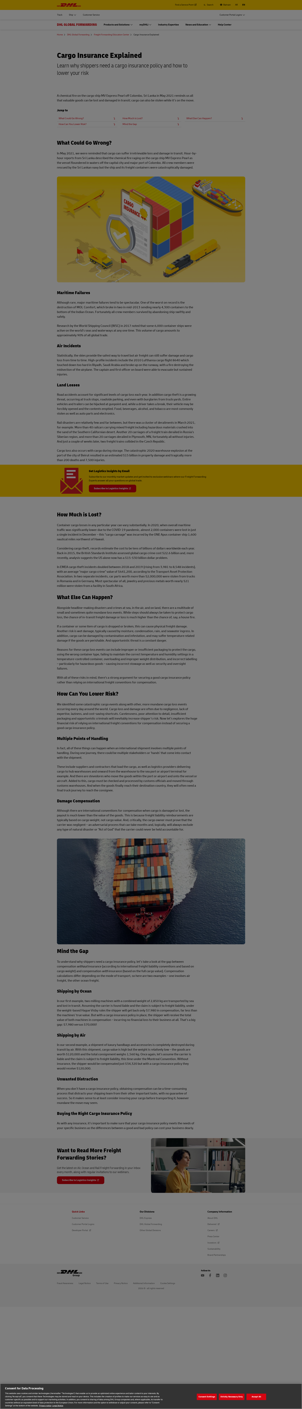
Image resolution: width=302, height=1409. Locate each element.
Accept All (256, 1396)
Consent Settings (207, 1396)
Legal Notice (57, 1405)
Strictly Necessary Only (232, 1396)
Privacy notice (45, 1405)
